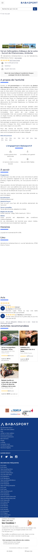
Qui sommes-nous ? (6, 427)
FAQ (1, 431)
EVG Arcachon (4, 493)
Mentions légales (5, 447)
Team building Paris (6, 469)
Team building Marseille (7, 485)
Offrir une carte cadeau (7, 429)
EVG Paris (3, 465)
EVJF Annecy (4, 509)
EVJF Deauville (5, 500)
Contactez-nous (5, 444)
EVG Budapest (4, 511)
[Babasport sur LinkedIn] (12, 457)
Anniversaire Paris (5, 471)
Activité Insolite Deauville (8, 496)
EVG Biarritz (4, 504)
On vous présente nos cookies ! (11, 543)
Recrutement (4, 438)
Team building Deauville (7, 498)
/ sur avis (15, 60)
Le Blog (2, 442)
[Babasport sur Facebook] (2, 457)
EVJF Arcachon (5, 494)
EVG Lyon (3, 487)
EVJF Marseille (4, 483)
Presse (2, 440)
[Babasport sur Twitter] (7, 457)
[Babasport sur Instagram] (17, 457)
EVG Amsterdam (5, 515)
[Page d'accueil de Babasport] (29, 2)
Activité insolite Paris (6, 472)
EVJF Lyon (3, 489)
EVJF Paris (3, 467)
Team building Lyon (6, 491)
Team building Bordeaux (7, 480)
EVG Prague (4, 513)
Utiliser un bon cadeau (7, 433)
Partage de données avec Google (11, 542)
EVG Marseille (4, 482)
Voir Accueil (6, 14)
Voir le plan (18, 58)
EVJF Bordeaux (5, 478)
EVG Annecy (4, 507)
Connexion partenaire (7, 436)
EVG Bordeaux (4, 476)
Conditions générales (6, 446)
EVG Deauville (4, 502)
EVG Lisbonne (4, 516)
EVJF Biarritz (4, 505)
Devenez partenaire (6, 435)
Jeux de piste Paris (6, 474)
